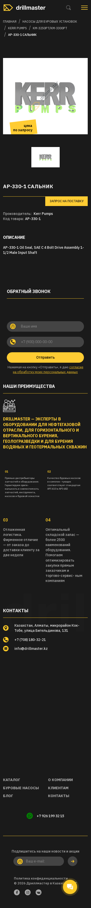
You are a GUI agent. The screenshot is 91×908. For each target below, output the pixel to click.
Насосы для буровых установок (49, 21)
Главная (9, 21)
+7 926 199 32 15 (50, 816)
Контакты (58, 795)
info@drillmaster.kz (31, 648)
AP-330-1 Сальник (22, 35)
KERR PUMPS (17, 28)
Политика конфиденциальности (41, 878)
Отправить (45, 357)
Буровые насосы (21, 787)
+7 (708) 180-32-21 (30, 639)
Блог (8, 795)
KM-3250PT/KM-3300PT (50, 28)
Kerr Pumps (43, 213)
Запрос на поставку (66, 201)
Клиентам (58, 787)
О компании (60, 779)
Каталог (11, 779)
